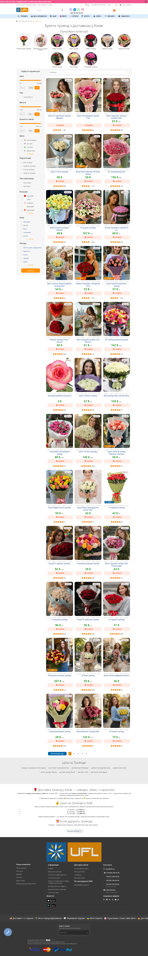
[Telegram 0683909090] (75, 10)
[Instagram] (82, 10)
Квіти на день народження (32, 248)
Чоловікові (27, 232)
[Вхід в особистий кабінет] (120, 4)
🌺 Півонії (63, 16)
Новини (51, 868)
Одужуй (26, 258)
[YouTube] (116, 900)
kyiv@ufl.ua (110, 869)
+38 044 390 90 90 (112, 884)
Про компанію (21, 868)
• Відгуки (34, 5)
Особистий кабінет (126, 5)
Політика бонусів (54, 878)
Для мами (26, 222)
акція (54, 16)
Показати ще (58, 754)
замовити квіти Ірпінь (119, 768)
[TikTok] (118, 900)
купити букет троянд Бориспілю (58, 768)
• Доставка (29, 5)
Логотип (19, 877)
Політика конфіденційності (57, 875)
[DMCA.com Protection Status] (51, 940)
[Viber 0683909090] (70, 10)
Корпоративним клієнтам (57, 889)
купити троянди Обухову (49, 772)
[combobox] (88, 72)
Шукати (30, 270)
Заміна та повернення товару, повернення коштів (58, 882)
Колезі (25, 236)
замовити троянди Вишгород (100, 768)
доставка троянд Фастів (67, 772)
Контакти (19, 871)
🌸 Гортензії (74, 16)
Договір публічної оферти (57, 886)
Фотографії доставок (81, 868)
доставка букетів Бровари (80, 768)
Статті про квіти (53, 892)
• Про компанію (41, 5)
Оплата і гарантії (20, 5)
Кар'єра (19, 874)
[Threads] (110, 900)
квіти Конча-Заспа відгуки (99, 772)
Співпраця (77, 875)
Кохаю (25, 255)
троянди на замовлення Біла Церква (34, 768)
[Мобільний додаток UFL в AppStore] (51, 900)
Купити (118, 125)
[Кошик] (115, 11)
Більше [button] (31, 154)
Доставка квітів (79, 878)
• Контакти (50, 5)
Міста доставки (79, 872)
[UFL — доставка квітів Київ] (22, 10)
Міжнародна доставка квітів (26, 884)
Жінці (25, 229)
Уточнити (60, 125)
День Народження (40, 16)
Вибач (25, 262)
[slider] (19, 80)
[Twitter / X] (113, 900)
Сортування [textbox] (52, 72)
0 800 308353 (110, 890)
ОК (37, 88)
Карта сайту (20, 880)
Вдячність (26, 251)
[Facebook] (107, 900)
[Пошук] (62, 10)
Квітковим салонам (54, 872)
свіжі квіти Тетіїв (83, 772)
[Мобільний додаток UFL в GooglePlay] (52, 905)
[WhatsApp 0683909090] (78, 10)
